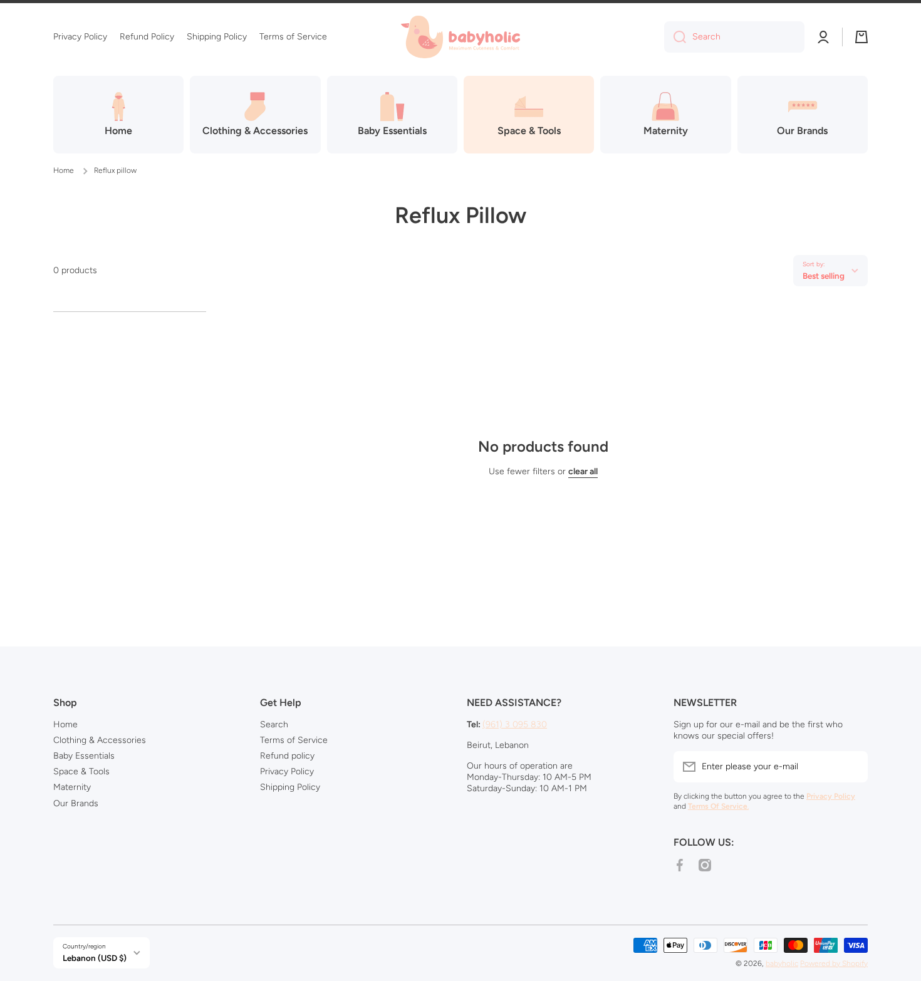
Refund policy (287, 755)
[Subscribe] (852, 766)
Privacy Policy (287, 771)
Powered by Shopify (834, 963)
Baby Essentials (84, 755)
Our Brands (75, 803)
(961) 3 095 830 (514, 724)
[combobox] (734, 37)
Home (63, 170)
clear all (583, 471)
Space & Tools (81, 771)
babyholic (782, 963)
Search (274, 724)
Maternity (72, 787)
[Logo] (460, 37)
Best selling (824, 276)
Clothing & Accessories (99, 740)
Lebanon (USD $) (95, 958)
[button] (861, 37)
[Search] (675, 37)
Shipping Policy (290, 787)
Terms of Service (294, 740)
